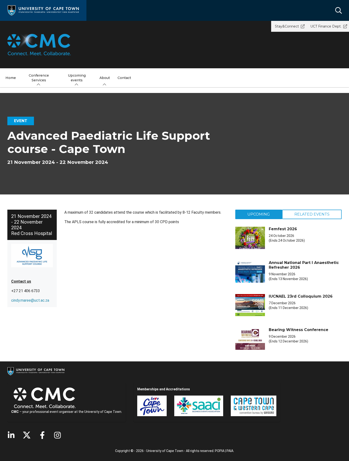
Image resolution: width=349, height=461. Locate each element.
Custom (57, 435)
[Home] (43, 10)
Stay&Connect (287, 26)
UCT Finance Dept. (325, 26)
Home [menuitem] (10, 78)
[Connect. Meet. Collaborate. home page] (174, 44)
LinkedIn (11, 435)
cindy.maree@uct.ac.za (30, 300)
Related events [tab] (312, 214)
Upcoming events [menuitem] (77, 77)
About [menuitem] (104, 78)
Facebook (42, 435)
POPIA (219, 451)
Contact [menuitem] (124, 78)
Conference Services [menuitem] (39, 77)
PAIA (229, 451)
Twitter (27, 435)
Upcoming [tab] (258, 214)
